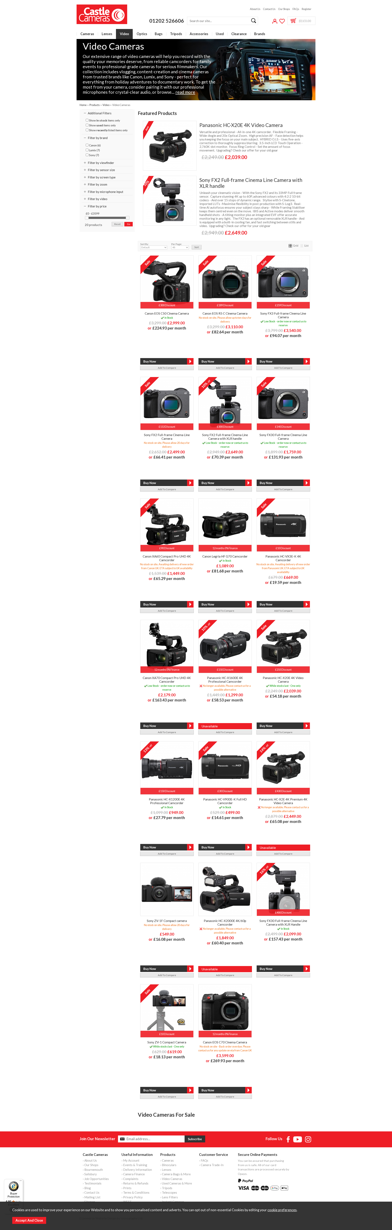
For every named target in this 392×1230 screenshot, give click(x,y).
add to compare (167, 367)
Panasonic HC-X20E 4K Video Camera (241, 125)
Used (220, 34)
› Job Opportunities (96, 1179)
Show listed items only (108, 130)
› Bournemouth (93, 1169)
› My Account (130, 1160)
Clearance (239, 34)
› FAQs (203, 1160)
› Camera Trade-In (211, 1165)
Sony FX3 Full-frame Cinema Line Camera (283, 315)
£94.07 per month (285, 335)
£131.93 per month (286, 457)
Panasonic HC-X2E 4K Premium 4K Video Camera (283, 801)
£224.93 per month (169, 328)
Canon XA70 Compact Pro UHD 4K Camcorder (167, 679)
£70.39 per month (227, 457)
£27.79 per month (169, 817)
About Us (255, 9)
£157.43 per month (286, 939)
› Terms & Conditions (135, 1192)
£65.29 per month (169, 578)
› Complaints (129, 1179)
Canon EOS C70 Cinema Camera (225, 1042)
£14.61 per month (227, 817)
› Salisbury (90, 1174)
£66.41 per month (169, 457)
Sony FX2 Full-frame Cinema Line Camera (167, 436)
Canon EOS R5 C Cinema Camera (225, 313)
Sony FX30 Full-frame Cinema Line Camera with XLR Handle (283, 922)
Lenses (107, 34)
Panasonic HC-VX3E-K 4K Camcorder (283, 558)
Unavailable (210, 726)
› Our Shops (90, 1165)
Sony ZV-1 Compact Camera (166, 1042)
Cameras (87, 34)
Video (124, 34)
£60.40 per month (227, 943)
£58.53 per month (227, 700)
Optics (142, 34)
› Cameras (167, 1160)
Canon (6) (94, 145)
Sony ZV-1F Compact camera (167, 921)
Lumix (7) (94, 150)
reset (117, 224)
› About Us (90, 1160)
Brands (259, 34)
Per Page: (176, 244)
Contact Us (269, 9)
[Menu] (20, 1181)
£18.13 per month (169, 1056)
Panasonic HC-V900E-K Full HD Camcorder (225, 801)
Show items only (104, 120)
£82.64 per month (227, 331)
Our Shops (284, 9)
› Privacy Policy (132, 1197)
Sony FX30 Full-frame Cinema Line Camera (283, 436)
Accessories (199, 34)
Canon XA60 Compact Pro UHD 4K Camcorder (167, 558)
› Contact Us (91, 1192)
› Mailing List (91, 1197)
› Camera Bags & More (175, 1174)
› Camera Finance (133, 1174)
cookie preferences (282, 1210)
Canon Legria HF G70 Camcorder (225, 556)
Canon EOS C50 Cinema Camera (167, 313)
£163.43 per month (169, 700)
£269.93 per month (227, 1060)
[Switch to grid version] (290, 245)
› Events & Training (134, 1165)
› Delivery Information (136, 1169)
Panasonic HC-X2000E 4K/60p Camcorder (225, 922)
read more (185, 92)
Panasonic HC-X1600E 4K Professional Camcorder (225, 679)
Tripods (176, 34)
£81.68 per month (227, 571)
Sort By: (144, 244)
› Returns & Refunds (134, 1183)
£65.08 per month (285, 821)
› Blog (87, 1188)
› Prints (126, 1188)
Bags (159, 34)
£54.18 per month (285, 696)
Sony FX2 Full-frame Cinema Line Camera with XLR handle (250, 183)
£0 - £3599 (92, 213)
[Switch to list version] (302, 245)
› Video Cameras (171, 1179)
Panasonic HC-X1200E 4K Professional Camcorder (167, 801)
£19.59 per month (285, 582)
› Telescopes (168, 1192)
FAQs (296, 9)
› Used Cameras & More (176, 1183)
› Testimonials (92, 1183)
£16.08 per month (169, 939)
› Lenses (165, 1169)
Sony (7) (93, 155)
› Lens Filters (169, 1197)
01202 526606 (166, 21)
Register (306, 9)
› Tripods (166, 1188)
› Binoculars (168, 1165)
